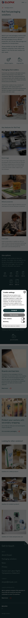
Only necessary (14, 315)
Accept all (14, 310)
